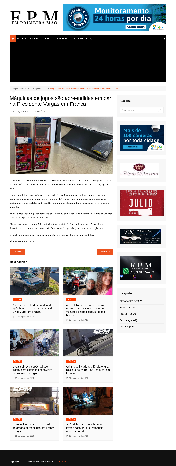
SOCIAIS (33, 38)
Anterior (18, 251)
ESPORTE (47, 38)
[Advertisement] (88, 62)
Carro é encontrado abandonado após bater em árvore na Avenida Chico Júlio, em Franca (33, 308)
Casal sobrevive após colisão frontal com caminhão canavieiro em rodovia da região (32, 370)
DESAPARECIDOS (65, 38)
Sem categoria (127, 320)
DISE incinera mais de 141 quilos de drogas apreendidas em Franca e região (34, 428)
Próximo (103, 251)
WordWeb (63, 461)
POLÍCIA (21, 38)
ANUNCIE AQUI (86, 38)
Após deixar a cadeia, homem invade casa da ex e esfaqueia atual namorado (84, 428)
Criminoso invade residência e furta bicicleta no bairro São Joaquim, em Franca (88, 370)
